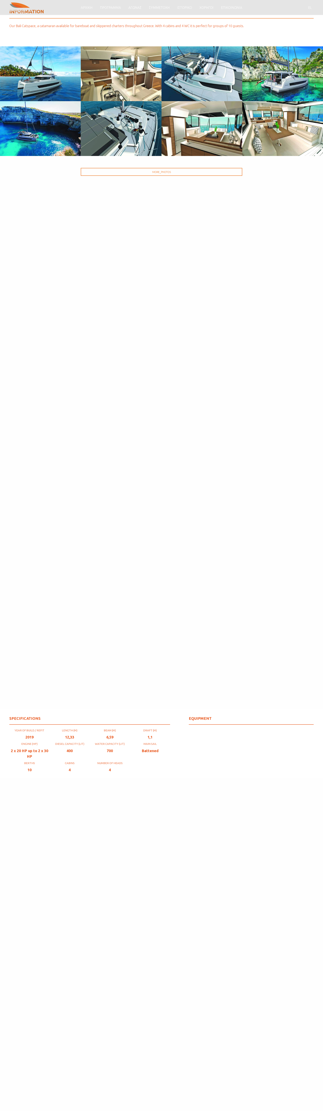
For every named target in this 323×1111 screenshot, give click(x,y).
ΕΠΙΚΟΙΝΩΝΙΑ (231, 7)
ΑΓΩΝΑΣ (134, 7)
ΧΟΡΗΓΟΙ (206, 7)
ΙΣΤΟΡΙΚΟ (184, 7)
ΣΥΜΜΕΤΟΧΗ (159, 7)
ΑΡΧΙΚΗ (87, 7)
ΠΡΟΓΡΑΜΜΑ (110, 7)
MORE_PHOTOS (161, 172)
